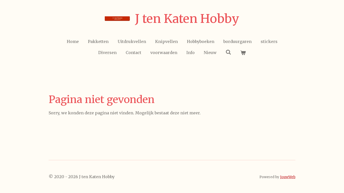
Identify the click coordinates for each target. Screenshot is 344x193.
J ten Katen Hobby (187, 18)
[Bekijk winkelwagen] (243, 52)
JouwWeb (287, 177)
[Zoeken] (228, 52)
